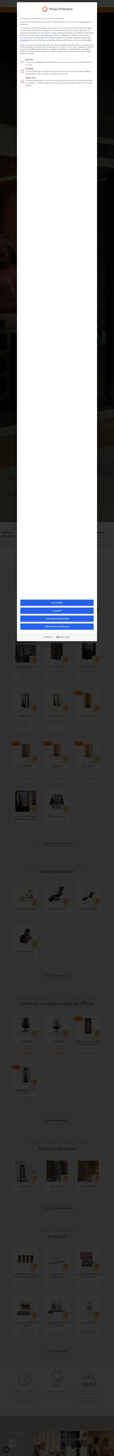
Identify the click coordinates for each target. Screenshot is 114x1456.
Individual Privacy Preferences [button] (57, 626)
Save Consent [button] (57, 602)
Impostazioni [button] (24, 40)
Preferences (48, 637)
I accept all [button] (57, 610)
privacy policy (48, 35)
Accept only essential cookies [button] (57, 618)
